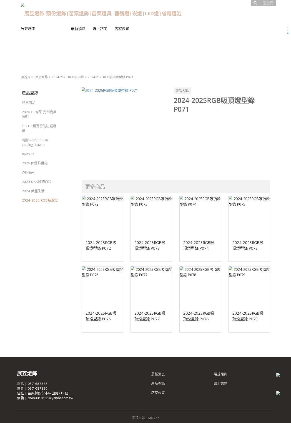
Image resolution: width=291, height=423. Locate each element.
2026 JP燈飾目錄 (35, 163)
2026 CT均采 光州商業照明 (39, 114)
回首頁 (25, 77)
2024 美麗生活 (33, 191)
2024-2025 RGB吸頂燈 (68, 77)
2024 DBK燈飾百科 (37, 181)
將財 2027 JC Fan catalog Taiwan (35, 142)
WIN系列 (28, 172)
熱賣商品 (28, 102)
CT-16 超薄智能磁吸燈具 (39, 128)
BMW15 (28, 153)
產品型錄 (41, 77)
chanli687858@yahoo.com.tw (50, 398)
